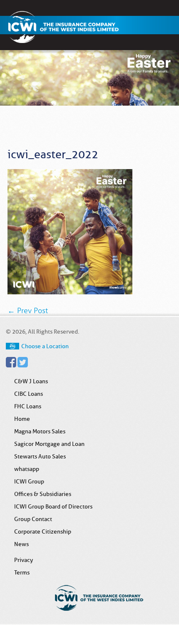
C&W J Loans (31, 381)
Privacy (23, 560)
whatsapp (26, 469)
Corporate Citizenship (42, 531)
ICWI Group (29, 481)
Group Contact (33, 519)
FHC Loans (27, 406)
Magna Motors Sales (39, 431)
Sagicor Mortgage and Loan (49, 444)
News (21, 544)
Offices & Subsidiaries (42, 494)
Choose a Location (45, 346)
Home (22, 419)
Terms (22, 572)
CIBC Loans (28, 393)
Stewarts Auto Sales (40, 456)
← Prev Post (27, 310)
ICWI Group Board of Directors (53, 506)
